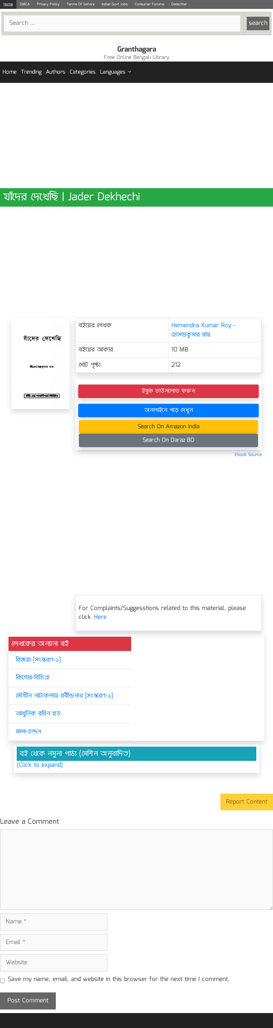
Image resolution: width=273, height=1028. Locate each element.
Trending (31, 72)
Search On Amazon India (168, 426)
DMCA (25, 4)
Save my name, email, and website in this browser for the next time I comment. (119, 979)
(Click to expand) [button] (40, 765)
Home (8, 4)
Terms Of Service (81, 4)
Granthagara (136, 49)
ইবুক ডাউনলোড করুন (168, 391)
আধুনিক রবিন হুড (38, 714)
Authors (55, 72)
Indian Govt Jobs (115, 4)
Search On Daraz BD (168, 440)
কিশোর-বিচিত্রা (32, 678)
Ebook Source (248, 454)
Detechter (179, 4)
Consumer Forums (149, 4)
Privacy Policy (48, 4)
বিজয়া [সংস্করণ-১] (38, 660)
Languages (112, 72)
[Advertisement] (136, 135)
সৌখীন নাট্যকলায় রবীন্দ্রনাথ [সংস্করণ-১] (64, 696)
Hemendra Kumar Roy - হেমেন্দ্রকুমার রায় (203, 330)
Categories (83, 72)
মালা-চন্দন (28, 732)
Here (100, 617)
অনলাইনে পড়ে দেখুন (168, 410)
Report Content (246, 802)
